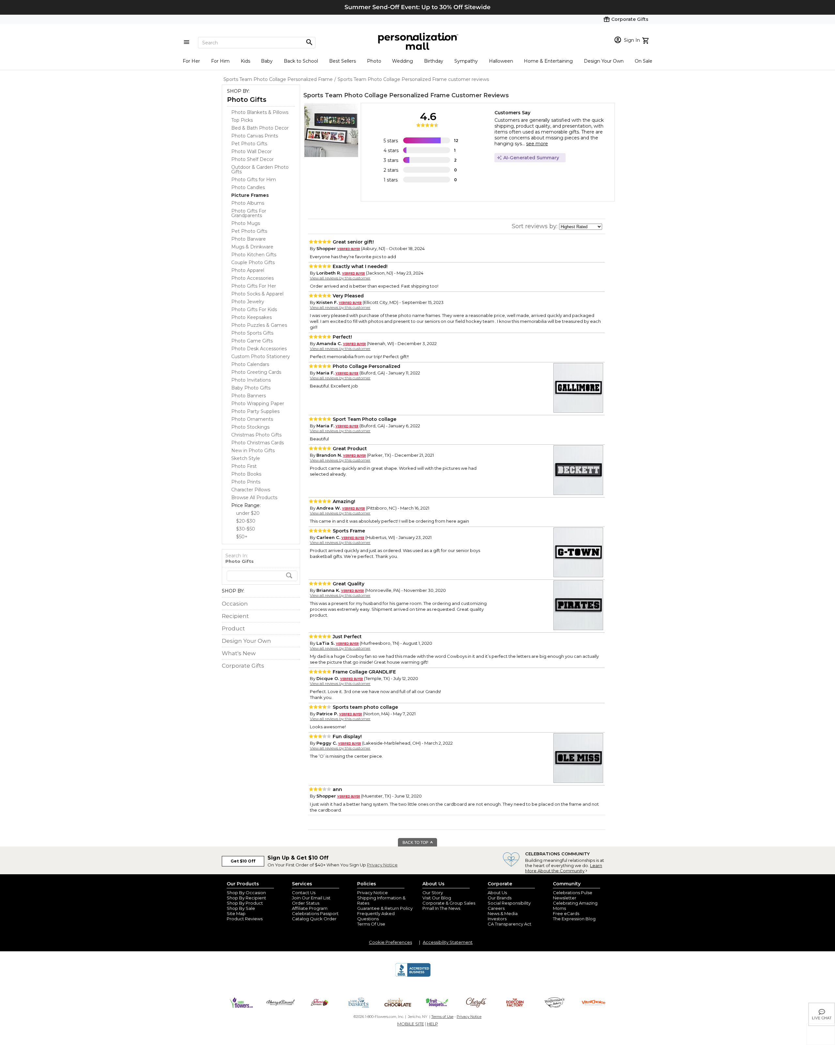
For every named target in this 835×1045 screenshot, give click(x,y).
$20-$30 (245, 521)
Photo (374, 61)
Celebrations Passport (315, 913)
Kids (245, 61)
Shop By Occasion (246, 892)
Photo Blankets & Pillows (259, 112)
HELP (432, 1023)
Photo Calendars (250, 364)
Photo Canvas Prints (254, 136)
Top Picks (242, 120)
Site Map (236, 913)
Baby (267, 61)
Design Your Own (604, 61)
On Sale (643, 61)
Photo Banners (248, 396)
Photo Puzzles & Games (259, 325)
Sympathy (466, 61)
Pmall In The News (441, 908)
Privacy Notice (382, 864)
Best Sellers (342, 61)
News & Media (503, 913)
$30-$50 (245, 529)
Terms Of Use (371, 923)
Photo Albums (247, 203)
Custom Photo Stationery (260, 356)
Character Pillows (250, 490)
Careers (496, 908)
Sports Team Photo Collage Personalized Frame (376, 95)
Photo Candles (248, 187)
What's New (239, 653)
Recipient (235, 616)
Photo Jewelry (247, 302)
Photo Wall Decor (251, 151)
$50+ (242, 537)
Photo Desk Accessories (259, 349)
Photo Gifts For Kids (254, 309)
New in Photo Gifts (253, 450)
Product (233, 628)
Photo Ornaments (252, 419)
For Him (220, 61)
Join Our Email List (311, 897)
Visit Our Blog (436, 897)
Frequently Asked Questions (376, 916)
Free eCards (566, 913)
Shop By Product (245, 903)
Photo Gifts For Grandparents (248, 213)
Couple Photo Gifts (253, 262)
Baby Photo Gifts (250, 388)
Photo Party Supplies (255, 411)
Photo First (244, 466)
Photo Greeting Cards (256, 372)
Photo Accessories (252, 278)
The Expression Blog (574, 918)
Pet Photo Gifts (249, 144)
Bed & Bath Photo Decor (260, 128)
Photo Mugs (245, 223)
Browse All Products (254, 497)
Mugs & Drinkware (252, 247)
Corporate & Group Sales (448, 903)
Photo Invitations (251, 380)
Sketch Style (245, 458)
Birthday (433, 61)
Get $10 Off (243, 861)
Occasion (235, 603)
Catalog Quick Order (314, 918)
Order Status (305, 903)
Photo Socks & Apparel (257, 294)
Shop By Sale (241, 908)
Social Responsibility (509, 903)
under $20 (248, 513)
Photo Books (246, 474)
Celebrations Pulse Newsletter (572, 895)
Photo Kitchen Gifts (253, 255)
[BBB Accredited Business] (413, 976)
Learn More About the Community (563, 868)
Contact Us (303, 892)
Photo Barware (248, 239)
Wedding (402, 61)
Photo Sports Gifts (252, 333)
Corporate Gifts (243, 665)
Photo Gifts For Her (253, 286)
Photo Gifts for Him (253, 179)
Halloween (501, 61)
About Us (497, 892)
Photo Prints (245, 482)
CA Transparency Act (509, 923)
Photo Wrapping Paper (257, 403)
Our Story (432, 892)
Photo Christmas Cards (257, 443)
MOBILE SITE (410, 1023)
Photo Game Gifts (252, 341)
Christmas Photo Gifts (256, 435)
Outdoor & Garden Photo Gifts (260, 169)
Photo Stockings (250, 427)
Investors (497, 918)
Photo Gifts (246, 99)
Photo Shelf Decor (252, 159)
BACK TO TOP (415, 842)
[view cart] (646, 40)
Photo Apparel (247, 270)
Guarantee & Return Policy (385, 908)
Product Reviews (245, 918)
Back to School (301, 61)
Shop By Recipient (246, 897)
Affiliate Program (309, 908)
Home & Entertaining (548, 61)
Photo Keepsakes (251, 317)
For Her (191, 61)
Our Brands (499, 897)
